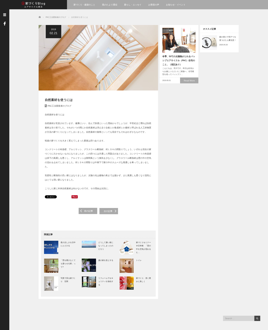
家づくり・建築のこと (84, 4)
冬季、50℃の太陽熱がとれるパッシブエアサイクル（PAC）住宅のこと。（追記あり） (178, 60)
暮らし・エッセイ (132, 4)
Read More (189, 80)
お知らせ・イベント (175, 4)
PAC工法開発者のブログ (59, 106)
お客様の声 (153, 4)
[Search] (257, 318)
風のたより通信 (109, 4)
